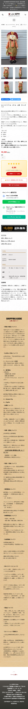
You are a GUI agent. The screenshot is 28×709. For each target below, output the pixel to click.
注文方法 (3, 235)
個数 (2, 155)
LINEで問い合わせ (6, 244)
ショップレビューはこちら (14, 217)
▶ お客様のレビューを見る (14, 173)
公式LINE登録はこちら (14, 201)
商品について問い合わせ (8, 241)
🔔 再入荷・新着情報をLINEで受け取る (14, 180)
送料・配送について (6, 238)
